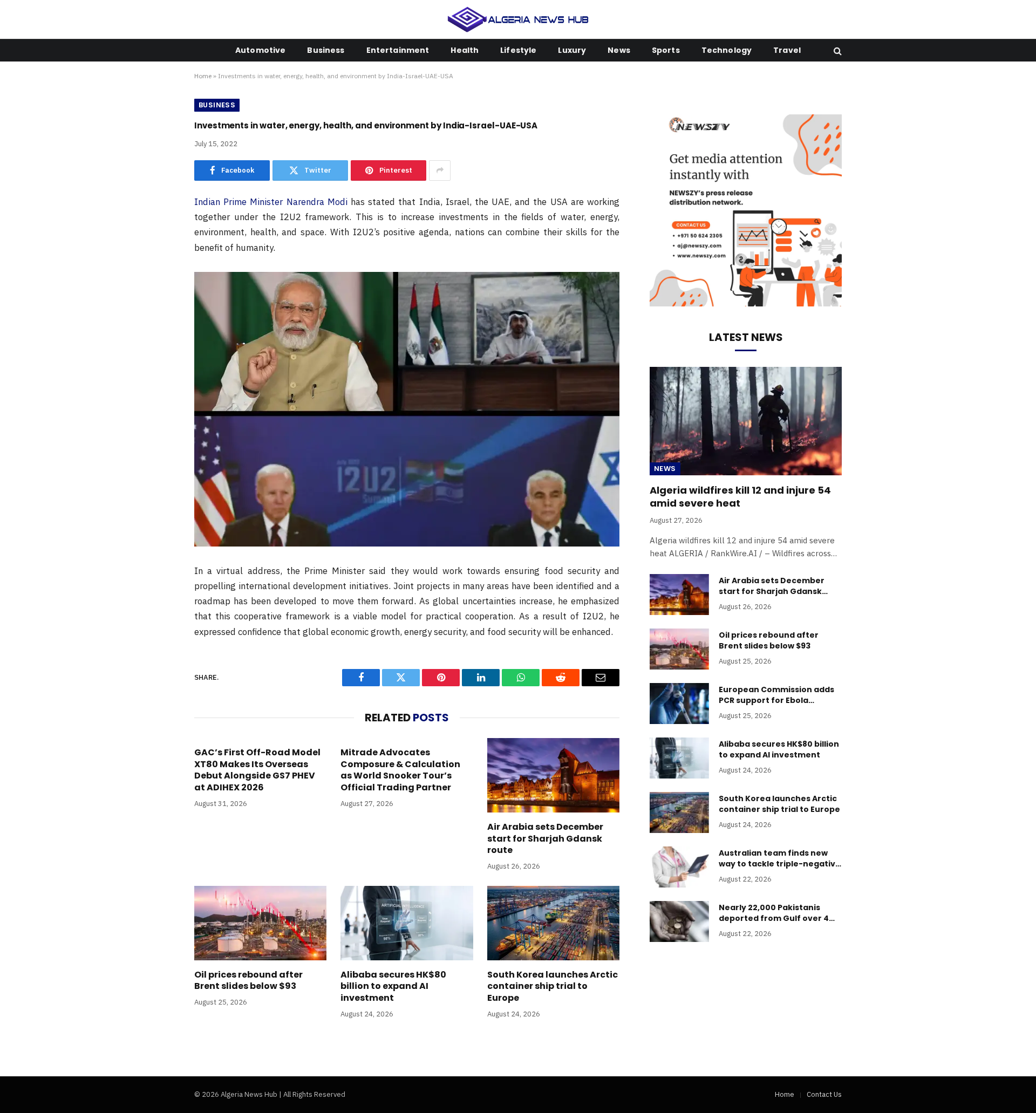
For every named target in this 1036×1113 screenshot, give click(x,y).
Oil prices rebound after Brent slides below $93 (248, 981)
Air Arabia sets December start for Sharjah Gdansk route (545, 838)
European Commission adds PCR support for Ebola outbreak (776, 695)
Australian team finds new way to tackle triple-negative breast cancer (780, 858)
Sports (666, 50)
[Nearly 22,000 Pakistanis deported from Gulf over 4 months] (679, 921)
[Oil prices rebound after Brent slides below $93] (260, 923)
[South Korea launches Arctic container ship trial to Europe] (553, 923)
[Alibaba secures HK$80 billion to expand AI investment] (406, 923)
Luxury (572, 50)
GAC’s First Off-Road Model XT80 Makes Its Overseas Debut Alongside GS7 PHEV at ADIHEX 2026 (257, 770)
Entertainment (398, 50)
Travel (787, 50)
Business (325, 50)
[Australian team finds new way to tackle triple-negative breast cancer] (679, 866)
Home (203, 76)
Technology (726, 50)
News (619, 50)
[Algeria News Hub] (518, 19)
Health (465, 50)
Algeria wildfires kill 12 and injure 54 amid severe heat (740, 497)
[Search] (836, 50)
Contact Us (824, 1094)
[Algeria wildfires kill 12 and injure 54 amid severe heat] (746, 421)
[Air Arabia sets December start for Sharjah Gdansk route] (553, 775)
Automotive (260, 50)
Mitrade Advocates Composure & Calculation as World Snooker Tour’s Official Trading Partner (400, 770)
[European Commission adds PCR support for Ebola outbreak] (679, 703)
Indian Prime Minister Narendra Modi (270, 202)
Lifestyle (518, 50)
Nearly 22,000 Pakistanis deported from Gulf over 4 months (774, 913)
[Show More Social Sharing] (440, 170)
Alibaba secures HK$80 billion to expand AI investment (393, 986)
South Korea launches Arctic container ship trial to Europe (552, 986)
